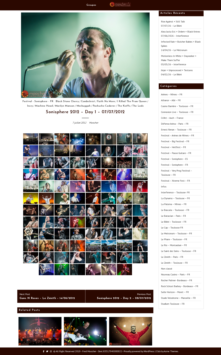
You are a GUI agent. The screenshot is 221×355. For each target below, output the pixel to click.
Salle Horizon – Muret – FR (175, 292)
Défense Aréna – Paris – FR (175, 123)
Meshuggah (84, 106)
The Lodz (138, 106)
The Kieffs (124, 106)
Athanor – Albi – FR (171, 100)
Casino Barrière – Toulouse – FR (177, 106)
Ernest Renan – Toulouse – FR (176, 129)
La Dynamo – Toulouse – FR (175, 198)
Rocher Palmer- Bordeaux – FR (176, 280)
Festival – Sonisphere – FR (174, 164)
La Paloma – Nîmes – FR (174, 204)
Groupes (91, 5)
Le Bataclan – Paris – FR (173, 215)
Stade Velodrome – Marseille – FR (178, 297)
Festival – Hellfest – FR (173, 147)
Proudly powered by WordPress (139, 351)
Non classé (166, 268)
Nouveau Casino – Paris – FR (175, 274)
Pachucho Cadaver (104, 106)
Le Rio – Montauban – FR (174, 245)
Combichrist (88, 101)
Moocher (93, 122)
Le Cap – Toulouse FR (172, 227)
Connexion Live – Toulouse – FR (177, 111)
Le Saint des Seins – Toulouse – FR (178, 250)
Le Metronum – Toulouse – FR (176, 233)
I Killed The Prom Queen (132, 101)
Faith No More (106, 101)
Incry (30, 106)
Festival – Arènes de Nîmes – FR (177, 135)
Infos (163, 186)
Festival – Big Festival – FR (175, 141)
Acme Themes (171, 351)
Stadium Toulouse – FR (173, 303)
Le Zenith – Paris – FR (172, 256)
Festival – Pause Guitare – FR (176, 153)
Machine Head (44, 106)
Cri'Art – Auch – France (172, 117)
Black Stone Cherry (67, 101)
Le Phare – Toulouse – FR (174, 239)
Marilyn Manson (64, 106)
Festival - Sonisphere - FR (37, 101)
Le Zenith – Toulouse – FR (174, 262)
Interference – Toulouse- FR (175, 192)
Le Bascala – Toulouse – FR (175, 209)
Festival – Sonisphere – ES (174, 158)
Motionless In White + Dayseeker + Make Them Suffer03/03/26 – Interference (178, 60)
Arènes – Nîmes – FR (171, 94)
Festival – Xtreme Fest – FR (175, 180)
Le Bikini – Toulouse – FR (173, 221)
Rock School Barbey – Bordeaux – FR (179, 286)
